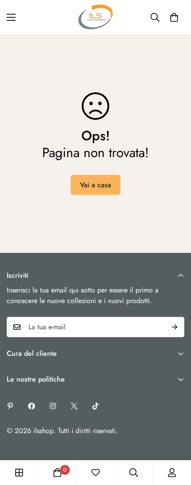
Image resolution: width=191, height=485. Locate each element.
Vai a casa (95, 185)
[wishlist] (95, 472)
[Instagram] (52, 406)
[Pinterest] (10, 406)
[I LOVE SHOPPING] (95, 17)
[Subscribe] (174, 327)
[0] (174, 17)
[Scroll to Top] (175, 438)
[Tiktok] (95, 406)
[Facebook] (31, 406)
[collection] (19, 472)
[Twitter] (74, 406)
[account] (171, 472)
